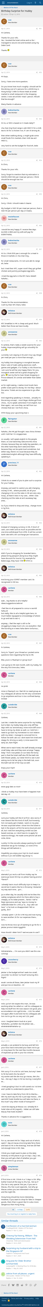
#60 (40, 341)
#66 (40, 597)
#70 (40, 783)
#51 (40, 29)
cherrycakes (10, 1276)
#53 (40, 119)
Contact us (5, 1298)
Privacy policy (29, 1298)
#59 (40, 320)
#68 (40, 682)
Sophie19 (9, 1253)
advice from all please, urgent (20, 1273)
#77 (40, 1067)
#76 (40, 1041)
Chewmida (9, 1241)
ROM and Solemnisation (22, 1241)
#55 (40, 194)
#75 (40, 1000)
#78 (40, 1131)
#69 (40, 713)
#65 (40, 575)
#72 (40, 870)
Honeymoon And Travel (21, 1253)
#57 (40, 249)
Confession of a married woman (21, 1225)
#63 (40, 523)
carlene (5, 14)
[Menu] (3, 2)
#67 (40, 643)
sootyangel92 (10, 1266)
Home (4, 1300)
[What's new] (35, 2)
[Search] (40, 2)
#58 (40, 293)
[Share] (36, 28)
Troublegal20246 (11, 1228)
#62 (40, 471)
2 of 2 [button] (28, 1210)
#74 (40, 968)
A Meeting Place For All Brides (26, 1266)
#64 (40, 549)
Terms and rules (16, 1298)
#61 (40, 427)
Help (37, 1298)
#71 (40, 809)
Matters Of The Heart (26, 1228)
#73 (40, 947)
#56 (40, 225)
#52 (40, 72)
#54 (40, 160)
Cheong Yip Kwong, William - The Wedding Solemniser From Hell (21, 1237)
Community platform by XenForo (21, 1305)
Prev (21, 1210)
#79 (40, 1175)
